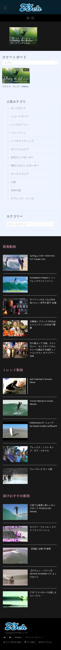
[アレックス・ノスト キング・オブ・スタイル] (15, 454)
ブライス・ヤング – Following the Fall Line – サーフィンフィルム (22, 40)
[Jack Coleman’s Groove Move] (15, 386)
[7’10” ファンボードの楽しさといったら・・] (15, 599)
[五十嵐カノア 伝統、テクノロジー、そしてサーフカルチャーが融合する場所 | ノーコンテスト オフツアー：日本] (15, 350)
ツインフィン (18, 132)
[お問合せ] (10, 637)
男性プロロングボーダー (25, 165)
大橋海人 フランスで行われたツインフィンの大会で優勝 (43, 324)
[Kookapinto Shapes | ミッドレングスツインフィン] (15, 284)
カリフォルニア (20, 149)
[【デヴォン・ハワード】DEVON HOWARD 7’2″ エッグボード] (15, 577)
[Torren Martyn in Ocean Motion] (15, 408)
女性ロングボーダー (22, 157)
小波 (13, 182)
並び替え (8, 62)
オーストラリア (20, 173)
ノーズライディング (22, 141)
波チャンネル (23, 633)
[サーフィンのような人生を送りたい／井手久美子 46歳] (15, 306)
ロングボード (18, 108)
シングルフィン (20, 124)
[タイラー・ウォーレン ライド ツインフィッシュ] (15, 534)
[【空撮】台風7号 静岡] (15, 556)
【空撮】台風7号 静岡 (40, 548)
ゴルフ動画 (30, 642)
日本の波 (16, 190)
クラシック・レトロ (22, 198)
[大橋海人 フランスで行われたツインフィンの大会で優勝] (15, 328)
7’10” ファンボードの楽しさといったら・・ (43, 594)
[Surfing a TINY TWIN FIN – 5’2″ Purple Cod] (15, 263)
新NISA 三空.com (45, 642)
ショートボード (20, 116)
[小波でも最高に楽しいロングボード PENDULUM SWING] (15, 512)
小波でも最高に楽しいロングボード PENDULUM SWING (42, 508)
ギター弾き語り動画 (13, 642)
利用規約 (18, 637)
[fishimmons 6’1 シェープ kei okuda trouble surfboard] (15, 431)
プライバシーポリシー (33, 637)
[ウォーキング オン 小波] (15, 476)
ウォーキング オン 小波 (41, 469)
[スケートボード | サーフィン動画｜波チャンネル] (30, 7)
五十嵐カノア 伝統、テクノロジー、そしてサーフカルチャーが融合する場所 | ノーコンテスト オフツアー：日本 (43, 349)
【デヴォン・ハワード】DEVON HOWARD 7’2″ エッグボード (43, 573)
